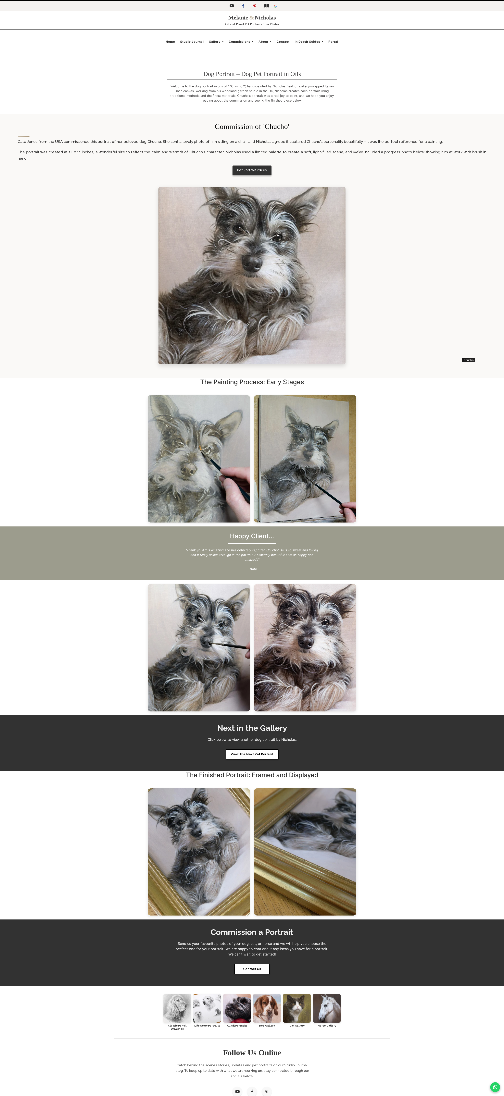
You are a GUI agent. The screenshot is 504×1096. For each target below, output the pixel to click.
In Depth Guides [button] (308, 41)
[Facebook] (243, 6)
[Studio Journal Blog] (266, 6)
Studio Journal (192, 41)
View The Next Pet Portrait (252, 754)
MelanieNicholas (252, 17)
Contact (283, 41)
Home (170, 41)
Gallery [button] (215, 41)
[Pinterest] (254, 6)
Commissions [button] (240, 41)
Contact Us (252, 969)
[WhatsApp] (495, 1087)
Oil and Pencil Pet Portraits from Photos (252, 24)
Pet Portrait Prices (252, 170)
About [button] (263, 41)
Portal (333, 41)
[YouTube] (231, 6)
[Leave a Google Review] (275, 6)
